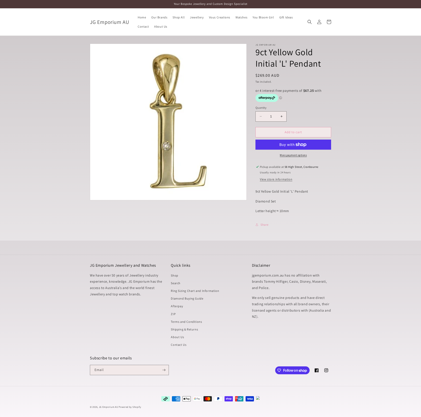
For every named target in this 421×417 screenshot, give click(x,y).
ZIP (173, 314)
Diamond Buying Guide (187, 298)
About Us (177, 337)
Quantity (260, 108)
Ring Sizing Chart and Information (195, 291)
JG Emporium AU (108, 406)
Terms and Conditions (186, 322)
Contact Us (178, 345)
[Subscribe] (164, 370)
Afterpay (177, 306)
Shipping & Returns (184, 329)
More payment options (293, 155)
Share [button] (264, 225)
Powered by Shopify (130, 406)
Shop (174, 275)
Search (175, 283)
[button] (309, 22)
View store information (276, 179)
